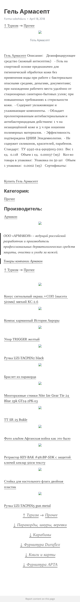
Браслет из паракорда (20, 377)
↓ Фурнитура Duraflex (40, 544)
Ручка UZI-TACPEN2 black (24, 358)
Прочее (29, 25)
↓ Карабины (40, 534)
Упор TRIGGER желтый (22, 339)
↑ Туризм (11, 25)
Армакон (10, 216)
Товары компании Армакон (23, 261)
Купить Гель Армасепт (21, 181)
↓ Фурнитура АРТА (40, 564)
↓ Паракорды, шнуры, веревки (40, 524)
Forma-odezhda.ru (15, 18)
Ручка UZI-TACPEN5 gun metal (27, 506)
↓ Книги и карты (40, 554)
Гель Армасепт (15, 55)
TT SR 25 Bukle (15, 420)
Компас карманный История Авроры (31, 320)
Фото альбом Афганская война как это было (37, 438)
